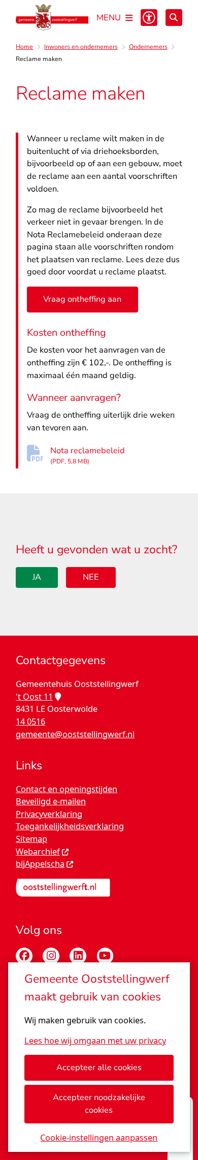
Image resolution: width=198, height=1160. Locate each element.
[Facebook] (24, 956)
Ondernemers (148, 47)
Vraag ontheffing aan (82, 299)
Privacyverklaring (49, 814)
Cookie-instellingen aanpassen (98, 1137)
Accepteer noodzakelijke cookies (99, 1103)
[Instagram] (51, 956)
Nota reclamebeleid (87, 455)
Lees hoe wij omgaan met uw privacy (95, 1040)
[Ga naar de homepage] (52, 17)
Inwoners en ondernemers (81, 47)
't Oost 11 (34, 696)
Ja (36, 577)
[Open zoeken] (174, 17)
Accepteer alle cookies (99, 1067)
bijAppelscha (40, 863)
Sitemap (31, 838)
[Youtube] (105, 956)
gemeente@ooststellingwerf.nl (75, 734)
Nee (91, 577)
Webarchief (38, 851)
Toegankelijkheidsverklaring (70, 826)
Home (24, 47)
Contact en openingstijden (66, 789)
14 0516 (30, 721)
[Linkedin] (78, 956)
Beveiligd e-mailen (51, 801)
